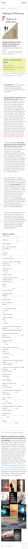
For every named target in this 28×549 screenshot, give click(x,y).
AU (13, 69)
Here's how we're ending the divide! (12, 432)
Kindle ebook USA (8, 65)
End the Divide (11, 463)
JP (4, 69)
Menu (24, 2)
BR (6, 69)
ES (18, 67)
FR (17, 67)
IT (20, 67)
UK (13, 67)
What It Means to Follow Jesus (16, 469)
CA (8, 69)
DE (15, 67)
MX (10, 69)
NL (22, 67)
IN (14, 69)
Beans (2, 546)
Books (3, 2)
